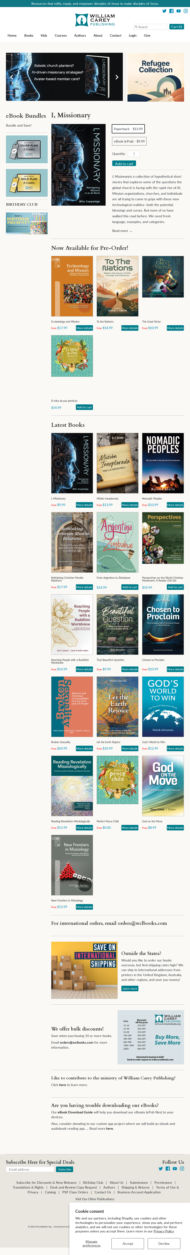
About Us (116, 1182)
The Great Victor (151, 321)
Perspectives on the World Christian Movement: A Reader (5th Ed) (162, 579)
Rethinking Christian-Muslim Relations (67, 579)
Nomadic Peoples (152, 498)
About (98, 35)
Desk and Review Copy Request (73, 1187)
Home (12, 35)
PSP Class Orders (75, 1192)
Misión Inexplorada (107, 498)
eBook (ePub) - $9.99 (129, 141)
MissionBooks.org (43, 1226)
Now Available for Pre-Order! (89, 248)
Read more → (122, 231)
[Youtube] (178, 11)
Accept (128, 1243)
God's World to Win (153, 742)
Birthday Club (93, 1182)
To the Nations (105, 321)
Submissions (139, 1182)
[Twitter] (164, 11)
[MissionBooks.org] (95, 20)
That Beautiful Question (110, 659)
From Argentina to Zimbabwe (113, 577)
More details (84, 328)
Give (147, 35)
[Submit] (136, 26)
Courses (61, 35)
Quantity (118, 154)
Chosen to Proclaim (153, 659)
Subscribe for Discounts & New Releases (46, 1182)
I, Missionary (58, 498)
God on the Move (152, 821)
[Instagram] (186, 11)
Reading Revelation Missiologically (70, 821)
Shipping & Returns (136, 1187)
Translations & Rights (28, 1187)
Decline (164, 1243)
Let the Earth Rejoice (108, 742)
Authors (80, 35)
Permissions (163, 1182)
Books (28, 35)
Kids (44, 35)
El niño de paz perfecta (64, 400)
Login (133, 35)
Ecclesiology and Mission (65, 321)
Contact (115, 35)
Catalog (50, 1192)
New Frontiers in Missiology (67, 900)
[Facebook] (171, 11)
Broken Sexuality (60, 742)
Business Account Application (139, 1192)
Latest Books (68, 425)
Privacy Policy (164, 1231)
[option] (64, 77)
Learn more (130, 988)
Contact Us (103, 1192)
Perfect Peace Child (108, 821)
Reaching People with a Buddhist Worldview (70, 661)
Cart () (176, 27)
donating (79, 1124)
